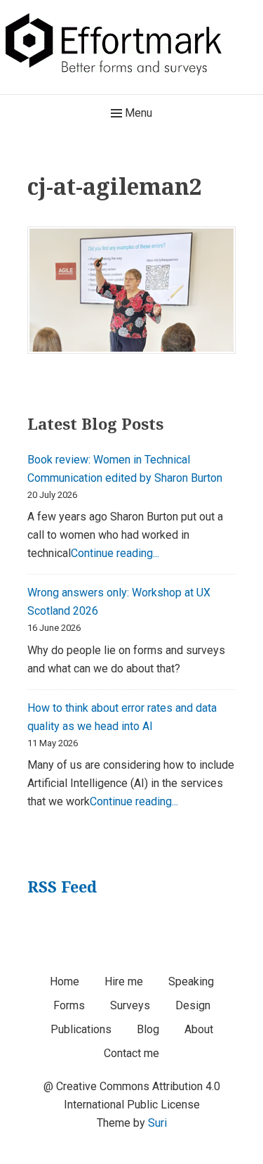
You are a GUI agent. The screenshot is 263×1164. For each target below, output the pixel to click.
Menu (137, 113)
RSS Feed (62, 886)
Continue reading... (115, 553)
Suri (157, 1123)
